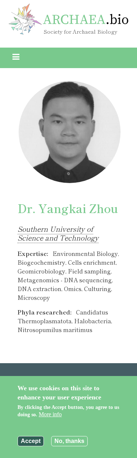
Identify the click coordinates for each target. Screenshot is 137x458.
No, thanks (69, 441)
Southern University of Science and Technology (58, 233)
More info (50, 414)
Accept (31, 441)
